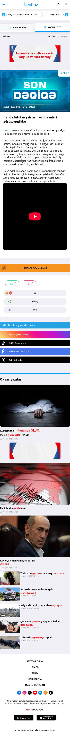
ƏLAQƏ (35, 667)
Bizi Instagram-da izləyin (19, 334)
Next (67, 15)
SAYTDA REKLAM (35, 661)
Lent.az (7, 130)
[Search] (66, 4)
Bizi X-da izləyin (15, 360)
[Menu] (4, 4)
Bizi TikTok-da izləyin (17, 343)
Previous (3, 15)
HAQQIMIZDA (35, 678)
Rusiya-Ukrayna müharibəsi (22, 14)
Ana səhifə (52, 36)
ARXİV (35, 673)
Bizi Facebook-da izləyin (19, 351)
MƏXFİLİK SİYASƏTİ (35, 684)
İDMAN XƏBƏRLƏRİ (35, 267)
